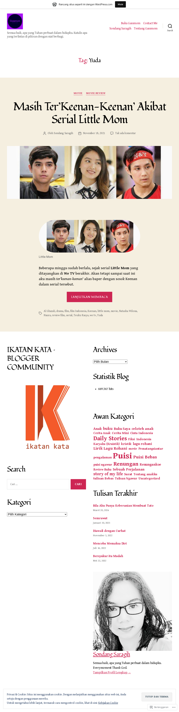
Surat (128, 474)
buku (108, 428)
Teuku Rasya (81, 315)
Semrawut (100, 518)
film (67, 311)
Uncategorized (149, 478)
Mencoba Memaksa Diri (110, 543)
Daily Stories (110, 438)
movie (78, 93)
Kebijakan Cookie (108, 703)
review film (58, 315)
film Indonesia (78, 311)
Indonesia (143, 439)
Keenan (92, 311)
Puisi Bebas (145, 457)
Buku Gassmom (130, 23)
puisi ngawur (102, 464)
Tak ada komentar (125, 133)
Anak (97, 429)
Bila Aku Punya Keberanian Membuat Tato (123, 505)
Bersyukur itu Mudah (108, 556)
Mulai (120, 4)
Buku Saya (122, 429)
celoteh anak (143, 429)
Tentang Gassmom (145, 28)
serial (69, 315)
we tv (93, 315)
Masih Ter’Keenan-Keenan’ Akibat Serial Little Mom (89, 113)
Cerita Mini (120, 433)
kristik (126, 444)
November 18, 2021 (94, 133)
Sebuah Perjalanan (129, 469)
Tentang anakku (145, 474)
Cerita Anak (101, 433)
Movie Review (96, 93)
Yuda (100, 315)
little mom (103, 311)
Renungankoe (150, 464)
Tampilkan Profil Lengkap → (112, 672)
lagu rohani (142, 444)
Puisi (122, 456)
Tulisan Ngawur (126, 478)
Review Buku (102, 469)
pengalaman (102, 457)
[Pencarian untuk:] (37, 485)
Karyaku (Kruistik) (106, 444)
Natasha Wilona (128, 311)
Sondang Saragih (120, 28)
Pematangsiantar (150, 449)
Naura (47, 315)
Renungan (125, 464)
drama (59, 311)
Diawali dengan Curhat (109, 531)
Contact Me (150, 23)
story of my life (108, 474)
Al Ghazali (49, 311)
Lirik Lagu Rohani (110, 448)
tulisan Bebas (103, 478)
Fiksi (131, 439)
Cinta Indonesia (141, 433)
